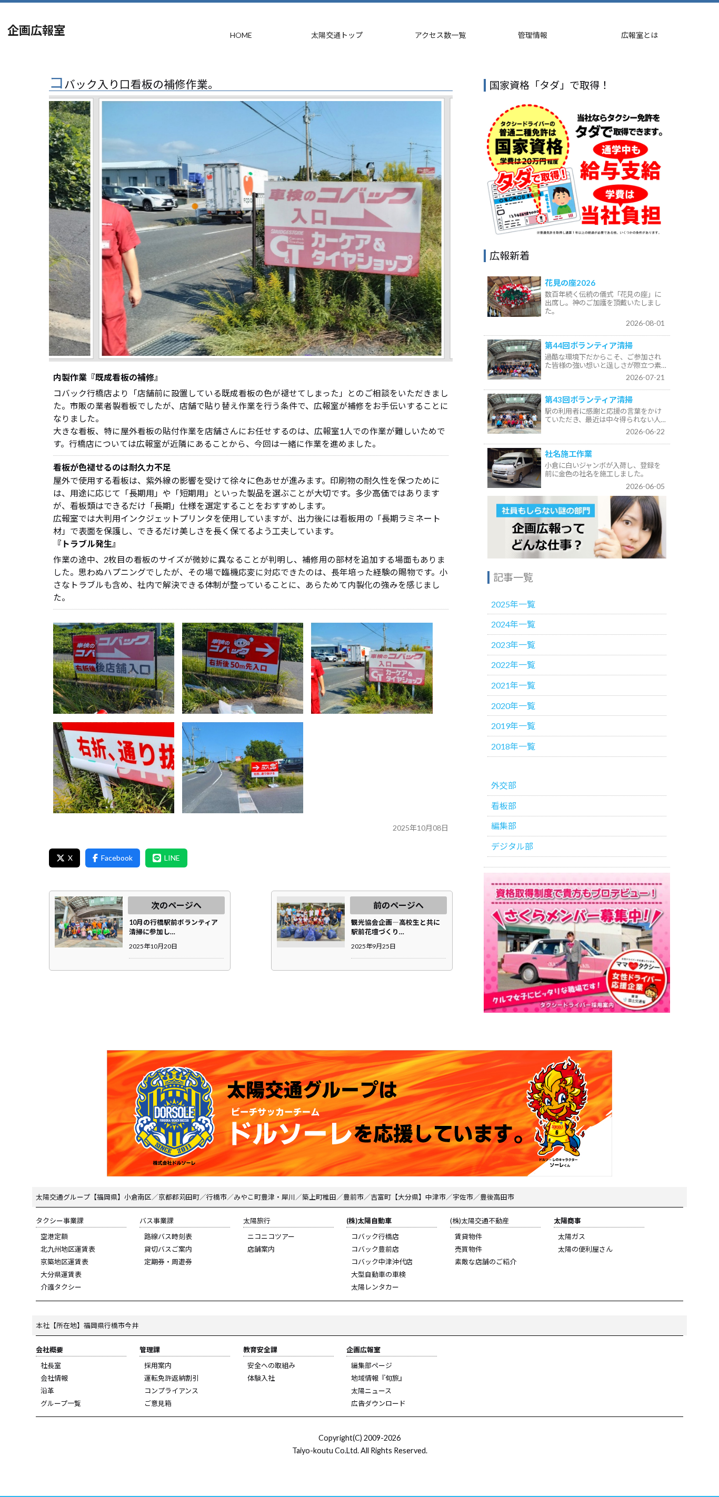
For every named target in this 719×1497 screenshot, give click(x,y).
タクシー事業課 (60, 1220)
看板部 (503, 806)
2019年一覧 (513, 726)
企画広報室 (36, 30)
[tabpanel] (251, 228)
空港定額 (54, 1236)
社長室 (51, 1365)
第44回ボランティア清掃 (589, 345)
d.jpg (113, 768)
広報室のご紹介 (576, 527)
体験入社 (261, 1378)
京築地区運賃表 (64, 1262)
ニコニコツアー (271, 1236)
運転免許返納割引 (171, 1378)
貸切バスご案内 (168, 1249)
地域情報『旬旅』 (378, 1378)
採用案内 (158, 1365)
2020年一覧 (513, 706)
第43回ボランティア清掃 (589, 399)
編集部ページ (371, 1365)
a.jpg (113, 668)
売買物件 (468, 1249)
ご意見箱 (158, 1403)
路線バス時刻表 (168, 1236)
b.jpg (242, 668)
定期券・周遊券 (168, 1262)
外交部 (503, 785)
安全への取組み (271, 1365)
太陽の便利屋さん (585, 1249)
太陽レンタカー (375, 1287)
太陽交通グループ (63, 1197)
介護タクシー (61, 1287)
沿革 (47, 1390)
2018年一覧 (513, 746)
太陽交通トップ (337, 35)
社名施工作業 (568, 453)
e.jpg (242, 768)
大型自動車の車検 (378, 1274)
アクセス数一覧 (440, 35)
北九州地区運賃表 (68, 1249)
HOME (241, 35)
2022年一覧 (513, 665)
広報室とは (639, 35)
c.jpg (371, 668)
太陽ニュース (371, 1390)
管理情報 (532, 35)
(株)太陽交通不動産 (479, 1220)
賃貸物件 (468, 1236)
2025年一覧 (513, 604)
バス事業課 (156, 1220)
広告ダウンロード (378, 1403)
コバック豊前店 (375, 1249)
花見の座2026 (570, 282)
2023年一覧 (513, 645)
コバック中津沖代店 (382, 1262)
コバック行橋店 (375, 1236)
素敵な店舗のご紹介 (485, 1262)
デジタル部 (512, 846)
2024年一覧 (513, 624)
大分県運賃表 (61, 1274)
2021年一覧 (513, 685)
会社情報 (54, 1378)
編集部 (503, 826)
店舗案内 (261, 1249)
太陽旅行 (257, 1220)
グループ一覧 (61, 1403)
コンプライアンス (171, 1390)
